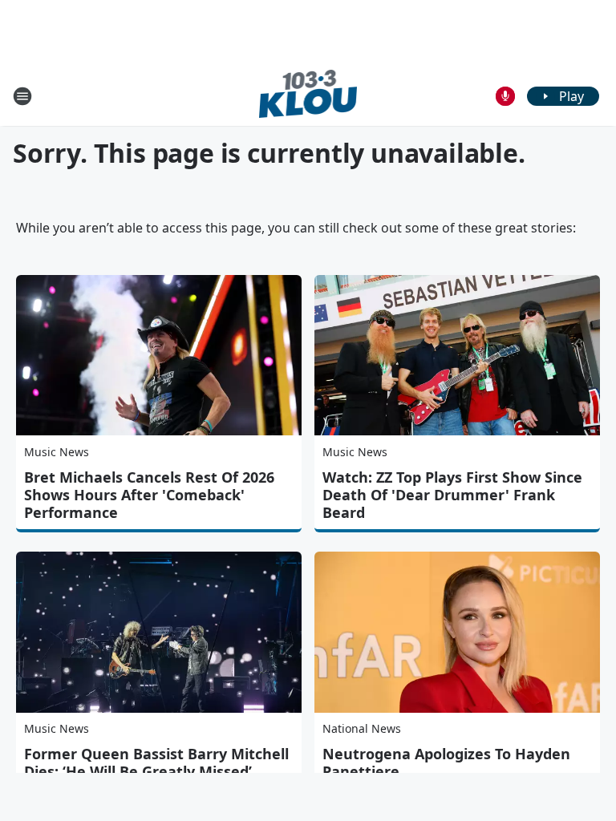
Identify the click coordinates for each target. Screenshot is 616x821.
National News (361, 728)
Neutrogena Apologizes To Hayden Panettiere (446, 762)
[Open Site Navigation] (22, 96)
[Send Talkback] (505, 96)
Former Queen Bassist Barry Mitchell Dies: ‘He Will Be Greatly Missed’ (156, 762)
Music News (56, 451)
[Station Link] (308, 96)
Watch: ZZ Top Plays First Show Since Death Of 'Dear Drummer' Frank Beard (452, 494)
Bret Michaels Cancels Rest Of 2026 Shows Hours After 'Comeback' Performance (149, 494)
